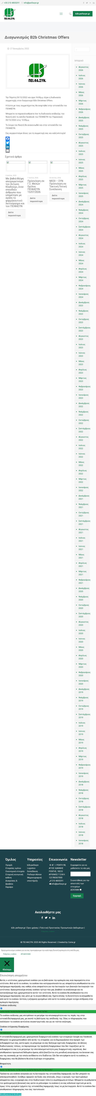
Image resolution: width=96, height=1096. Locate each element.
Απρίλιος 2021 (83, 564)
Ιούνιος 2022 (82, 455)
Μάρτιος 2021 (83, 573)
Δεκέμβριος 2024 (83, 203)
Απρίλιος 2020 (83, 657)
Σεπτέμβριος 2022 (83, 430)
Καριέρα (9, 887)
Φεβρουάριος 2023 (83, 388)
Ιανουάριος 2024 (83, 295)
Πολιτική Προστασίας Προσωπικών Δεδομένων (61, 928)
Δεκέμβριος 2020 (83, 590)
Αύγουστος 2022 (83, 438)
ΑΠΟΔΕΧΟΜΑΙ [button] (25, 954)
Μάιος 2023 (81, 363)
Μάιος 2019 (81, 741)
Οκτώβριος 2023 (83, 321)
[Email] (38, 151)
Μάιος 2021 (81, 556)
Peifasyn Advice (34, 874)
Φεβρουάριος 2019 (83, 766)
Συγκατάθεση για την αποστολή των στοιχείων (79, 883)
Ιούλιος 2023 (82, 346)
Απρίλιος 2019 (83, 749)
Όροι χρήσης (32, 928)
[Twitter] (87, 3)
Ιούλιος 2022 (82, 447)
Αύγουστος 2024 (83, 237)
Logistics (31, 868)
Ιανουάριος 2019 (83, 775)
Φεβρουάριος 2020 (83, 674)
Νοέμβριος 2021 (83, 506)
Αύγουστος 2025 (83, 144)
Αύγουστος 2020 (83, 623)
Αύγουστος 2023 (83, 337)
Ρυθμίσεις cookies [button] (47, 931)
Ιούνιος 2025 (82, 161)
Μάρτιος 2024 (83, 279)
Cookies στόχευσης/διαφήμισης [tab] (14, 1026)
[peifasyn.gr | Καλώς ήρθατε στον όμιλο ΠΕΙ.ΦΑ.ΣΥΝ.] (9, 14)
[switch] (1, 1008)
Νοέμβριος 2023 (83, 312)
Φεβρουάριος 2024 (83, 287)
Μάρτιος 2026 (83, 102)
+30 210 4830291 (12, 3)
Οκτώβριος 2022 (83, 421)
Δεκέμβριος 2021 (83, 497)
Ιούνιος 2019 (82, 733)
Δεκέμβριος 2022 (83, 405)
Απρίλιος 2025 (83, 178)
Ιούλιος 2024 (82, 245)
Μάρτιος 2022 (83, 480)
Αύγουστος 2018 (83, 817)
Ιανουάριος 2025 (83, 194)
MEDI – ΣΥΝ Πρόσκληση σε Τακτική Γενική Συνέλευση (58, 185)
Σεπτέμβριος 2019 (83, 716)
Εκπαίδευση (32, 871)
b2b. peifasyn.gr (18, 928)
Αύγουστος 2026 (83, 68)
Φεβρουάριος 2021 (83, 581)
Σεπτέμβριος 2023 (83, 329)
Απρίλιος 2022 (83, 472)
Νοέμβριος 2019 (83, 699)
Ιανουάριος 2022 (83, 489)
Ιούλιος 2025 (82, 152)
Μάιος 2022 (81, 464)
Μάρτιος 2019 (83, 758)
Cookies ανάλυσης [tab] (8, 1005)
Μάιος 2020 (81, 648)
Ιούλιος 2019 (82, 724)
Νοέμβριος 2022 (83, 413)
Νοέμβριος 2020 (83, 598)
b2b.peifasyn (32, 865)
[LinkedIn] (93, 3)
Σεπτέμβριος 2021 (83, 522)
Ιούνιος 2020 (82, 640)
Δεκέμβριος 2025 (83, 119)
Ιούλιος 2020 (82, 632)
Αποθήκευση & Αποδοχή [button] (10, 1094)
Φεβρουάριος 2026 (83, 110)
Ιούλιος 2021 (82, 539)
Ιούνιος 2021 (82, 548)
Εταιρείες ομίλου (13, 868)
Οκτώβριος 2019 (83, 707)
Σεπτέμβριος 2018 (83, 808)
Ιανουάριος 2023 (83, 396)
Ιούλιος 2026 (82, 77)
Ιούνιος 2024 (82, 253)
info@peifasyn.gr (31, 3)
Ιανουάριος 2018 (83, 842)
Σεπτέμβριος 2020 (83, 615)
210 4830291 (57, 881)
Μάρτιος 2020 (83, 665)
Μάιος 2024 (81, 262)
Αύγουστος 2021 (83, 531)
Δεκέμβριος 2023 (83, 304)
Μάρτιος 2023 (83, 379)
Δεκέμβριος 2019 (83, 690)
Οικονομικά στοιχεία (15, 871)
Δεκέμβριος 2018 (83, 783)
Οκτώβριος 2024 (83, 220)
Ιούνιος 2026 (82, 85)
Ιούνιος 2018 (82, 833)
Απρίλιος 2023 (83, 371)
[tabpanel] (48, 1018)
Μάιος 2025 (81, 169)
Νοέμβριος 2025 (83, 127)
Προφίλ (9, 865)
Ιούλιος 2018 (82, 825)
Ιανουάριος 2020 (83, 682)
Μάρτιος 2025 (83, 186)
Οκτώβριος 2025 (83, 136)
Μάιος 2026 (81, 94)
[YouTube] (90, 3)
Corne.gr (71, 942)
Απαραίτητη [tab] (5, 1063)
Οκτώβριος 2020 (83, 606)
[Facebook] (83, 3)
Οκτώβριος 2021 (83, 514)
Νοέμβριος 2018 (83, 791)
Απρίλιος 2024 (83, 270)
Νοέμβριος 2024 (83, 211)
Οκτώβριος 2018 (83, 800)
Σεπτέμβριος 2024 (83, 228)
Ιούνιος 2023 (82, 354)
